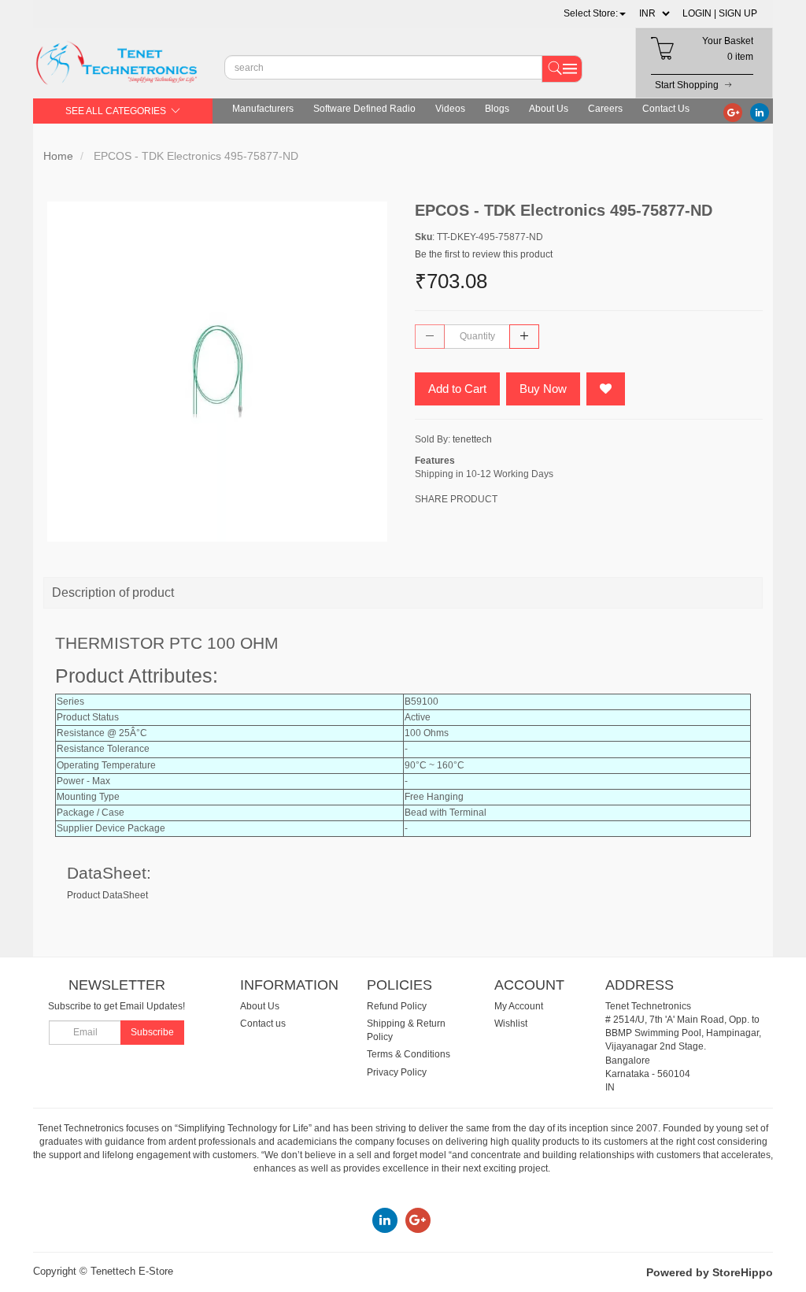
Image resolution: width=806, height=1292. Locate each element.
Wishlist (510, 1023)
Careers (605, 108)
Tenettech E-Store (132, 1271)
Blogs (497, 108)
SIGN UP (738, 13)
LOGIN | (699, 13)
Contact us (263, 1023)
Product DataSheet (107, 895)
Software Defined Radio (364, 108)
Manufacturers (263, 108)
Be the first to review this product (484, 254)
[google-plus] (732, 111)
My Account (518, 1006)
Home (58, 156)
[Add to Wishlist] (605, 388)
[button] (595, 13)
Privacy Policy (397, 1072)
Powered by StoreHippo (709, 1272)
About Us (548, 108)
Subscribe (152, 1032)
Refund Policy (397, 1006)
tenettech (472, 439)
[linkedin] (759, 111)
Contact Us (666, 108)
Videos (450, 108)
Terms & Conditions (408, 1054)
